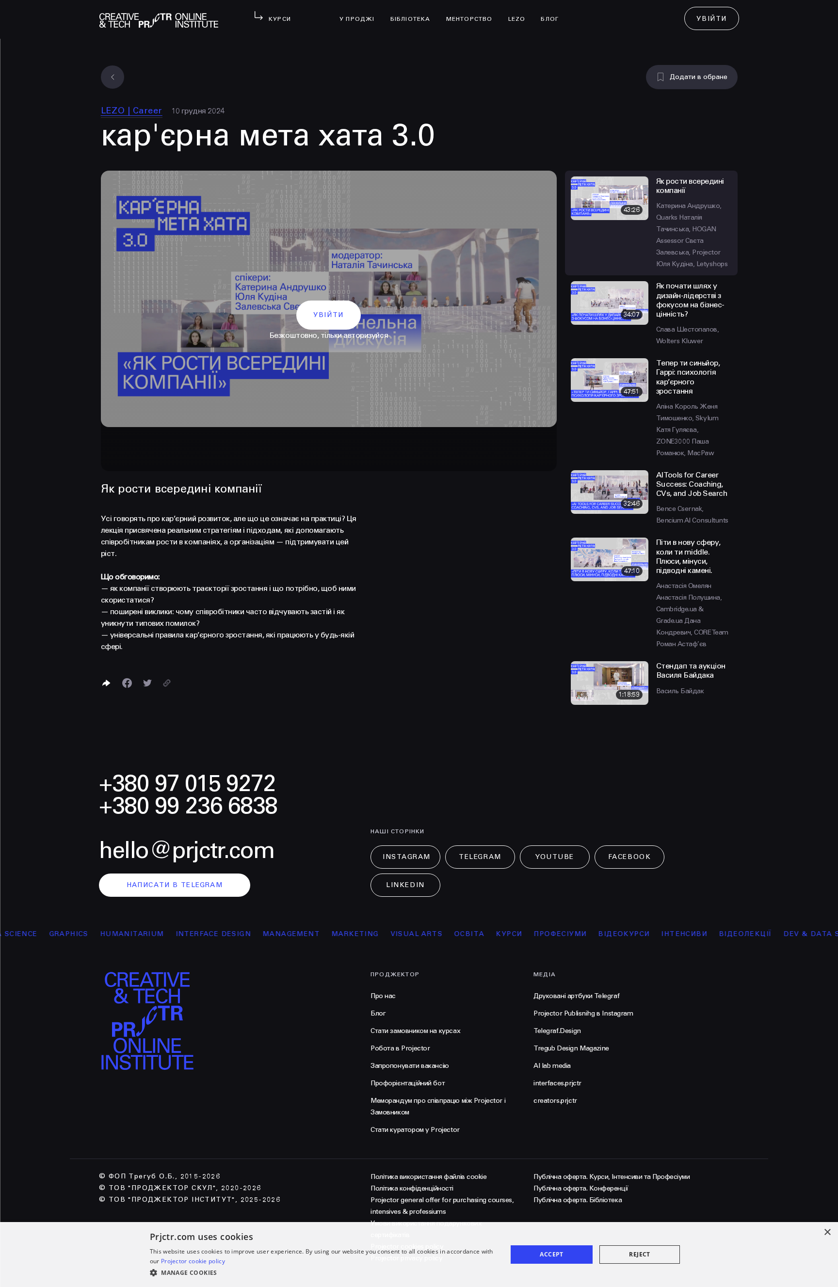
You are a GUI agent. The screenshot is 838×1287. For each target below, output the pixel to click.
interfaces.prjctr (557, 1083)
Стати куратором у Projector (415, 1130)
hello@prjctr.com (186, 850)
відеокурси (600, 934)
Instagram (407, 857)
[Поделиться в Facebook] (127, 683)
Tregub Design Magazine (571, 1048)
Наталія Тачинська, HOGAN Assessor (686, 229)
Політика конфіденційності (412, 1188)
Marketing (331, 934)
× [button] (827, 1232)
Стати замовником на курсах (415, 1031)
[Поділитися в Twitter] (147, 683)
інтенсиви (660, 934)
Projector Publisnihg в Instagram (583, 1013)
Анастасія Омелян (683, 586)
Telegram (480, 857)
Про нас (383, 996)
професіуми (536, 934)
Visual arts (393, 934)
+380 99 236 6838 (188, 806)
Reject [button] (639, 1254)
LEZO (520, 12)
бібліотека (414, 12)
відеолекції (721, 934)
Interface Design (189, 934)
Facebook (629, 857)
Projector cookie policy (193, 1261)
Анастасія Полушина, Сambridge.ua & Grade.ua (689, 609)
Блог (553, 12)
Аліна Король (678, 406)
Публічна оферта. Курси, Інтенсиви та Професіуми (611, 1177)
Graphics (44, 934)
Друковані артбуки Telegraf (576, 996)
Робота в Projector (400, 1048)
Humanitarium (108, 934)
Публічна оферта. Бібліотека (577, 1200)
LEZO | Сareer (131, 110)
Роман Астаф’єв (681, 644)
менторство (473, 12)
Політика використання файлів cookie (428, 1177)
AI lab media (552, 1066)
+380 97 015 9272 (187, 783)
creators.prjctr (555, 1100)
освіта (445, 934)
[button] (323, 1273)
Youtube (554, 857)
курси (485, 934)
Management (267, 934)
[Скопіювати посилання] (167, 683)
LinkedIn (405, 885)
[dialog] (419, 1254)
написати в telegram (175, 885)
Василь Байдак (680, 691)
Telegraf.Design (557, 1031)
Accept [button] (551, 1254)
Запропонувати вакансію (410, 1066)
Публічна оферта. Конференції (580, 1188)
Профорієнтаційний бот (408, 1083)
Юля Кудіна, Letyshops (692, 264)
